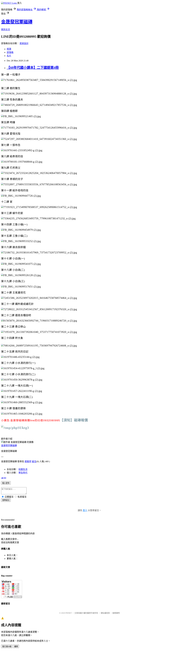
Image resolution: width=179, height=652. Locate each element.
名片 (9, 56)
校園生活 (22, 469)
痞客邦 (28, 461)
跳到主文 (5, 29)
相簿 (9, 49)
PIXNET (68, 613)
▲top (3, 477)
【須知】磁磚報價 (74, 420)
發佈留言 (6, 500)
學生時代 (22, 472)
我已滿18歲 (6, 646)
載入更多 (6, 483)
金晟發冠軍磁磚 (16, 21)
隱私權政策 (105, 613)
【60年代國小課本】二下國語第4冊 (33, 67)
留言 (34, 461)
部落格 (10, 52)
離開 (16, 646)
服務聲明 (116, 613)
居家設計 (24, 43)
